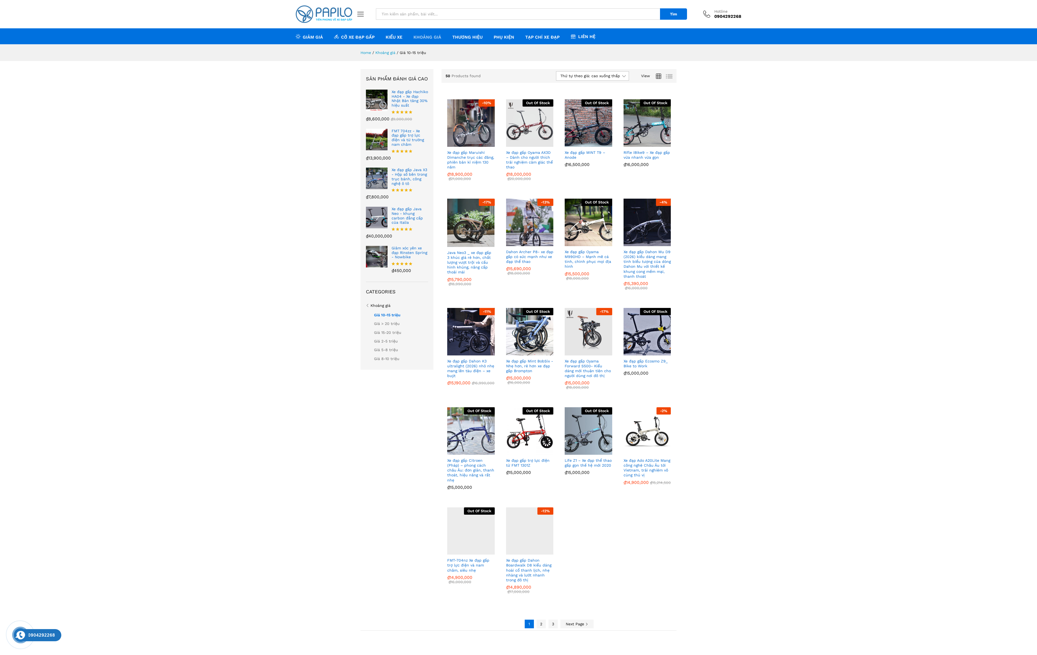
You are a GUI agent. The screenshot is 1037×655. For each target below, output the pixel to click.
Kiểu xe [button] (394, 37)
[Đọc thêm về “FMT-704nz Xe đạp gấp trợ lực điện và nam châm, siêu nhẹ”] (464, 551)
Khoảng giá (380, 305)
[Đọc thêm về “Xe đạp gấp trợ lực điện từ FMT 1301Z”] (523, 451)
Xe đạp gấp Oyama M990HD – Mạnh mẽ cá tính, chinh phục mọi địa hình (588, 259)
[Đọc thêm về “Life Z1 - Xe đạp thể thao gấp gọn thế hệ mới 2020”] (582, 451)
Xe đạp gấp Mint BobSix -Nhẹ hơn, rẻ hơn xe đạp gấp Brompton (529, 366)
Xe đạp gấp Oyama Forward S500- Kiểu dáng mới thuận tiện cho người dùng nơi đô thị (588, 368)
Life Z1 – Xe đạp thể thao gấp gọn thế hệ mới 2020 (588, 462)
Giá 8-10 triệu (386, 359)
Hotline (721, 11)
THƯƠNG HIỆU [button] (467, 37)
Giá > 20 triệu (387, 323)
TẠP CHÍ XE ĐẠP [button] (542, 37)
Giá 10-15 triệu (387, 315)
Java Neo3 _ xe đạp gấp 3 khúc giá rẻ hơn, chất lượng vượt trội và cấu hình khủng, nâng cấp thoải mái (469, 262)
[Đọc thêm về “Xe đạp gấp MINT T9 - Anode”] (582, 143)
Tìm (673, 14)
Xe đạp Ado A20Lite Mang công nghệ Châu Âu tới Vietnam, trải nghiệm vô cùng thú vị (647, 467)
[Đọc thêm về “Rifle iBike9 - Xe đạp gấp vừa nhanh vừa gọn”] (640, 143)
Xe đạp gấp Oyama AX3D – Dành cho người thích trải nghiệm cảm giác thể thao (529, 159)
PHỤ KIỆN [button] (504, 37)
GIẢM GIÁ (313, 37)
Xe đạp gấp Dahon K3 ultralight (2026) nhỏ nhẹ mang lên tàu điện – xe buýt (470, 368)
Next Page (575, 624)
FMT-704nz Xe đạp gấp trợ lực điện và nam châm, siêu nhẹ (468, 565)
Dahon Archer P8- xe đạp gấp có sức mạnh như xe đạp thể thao (529, 257)
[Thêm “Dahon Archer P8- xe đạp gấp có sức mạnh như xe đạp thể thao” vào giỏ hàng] (523, 242)
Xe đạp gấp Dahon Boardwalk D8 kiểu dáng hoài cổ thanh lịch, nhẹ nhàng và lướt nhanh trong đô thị (528, 570)
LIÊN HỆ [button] (586, 36)
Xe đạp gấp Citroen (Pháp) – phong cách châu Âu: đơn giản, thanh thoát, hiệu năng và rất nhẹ (470, 470)
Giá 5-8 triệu (386, 350)
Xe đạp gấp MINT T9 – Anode (585, 154)
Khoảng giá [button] (427, 37)
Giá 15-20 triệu (387, 332)
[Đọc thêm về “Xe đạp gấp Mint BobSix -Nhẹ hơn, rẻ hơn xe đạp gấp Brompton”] (523, 352)
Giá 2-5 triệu (386, 341)
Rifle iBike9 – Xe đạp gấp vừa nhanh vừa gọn (647, 154)
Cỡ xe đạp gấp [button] (358, 37)
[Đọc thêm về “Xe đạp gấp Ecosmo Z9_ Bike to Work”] (640, 352)
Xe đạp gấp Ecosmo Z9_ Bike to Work (646, 363)
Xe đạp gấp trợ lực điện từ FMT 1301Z (528, 462)
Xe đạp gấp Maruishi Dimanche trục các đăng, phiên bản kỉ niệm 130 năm (470, 159)
